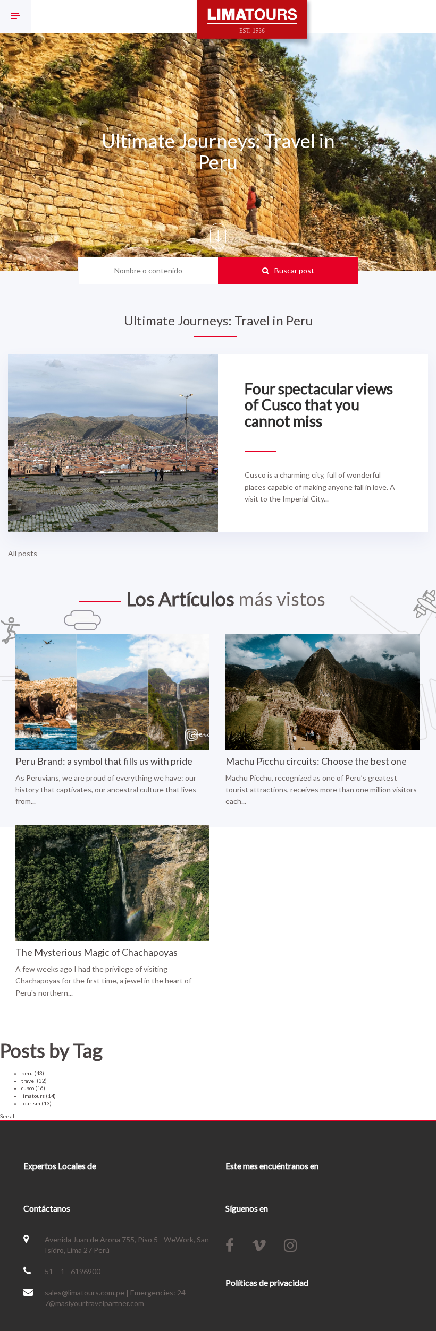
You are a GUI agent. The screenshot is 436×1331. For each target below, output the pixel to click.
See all (8, 1116)
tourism (36, 1103)
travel (34, 1080)
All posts (22, 553)
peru (32, 1073)
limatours (38, 1096)
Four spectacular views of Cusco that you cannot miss (319, 404)
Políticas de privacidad (266, 1282)
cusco (33, 1088)
